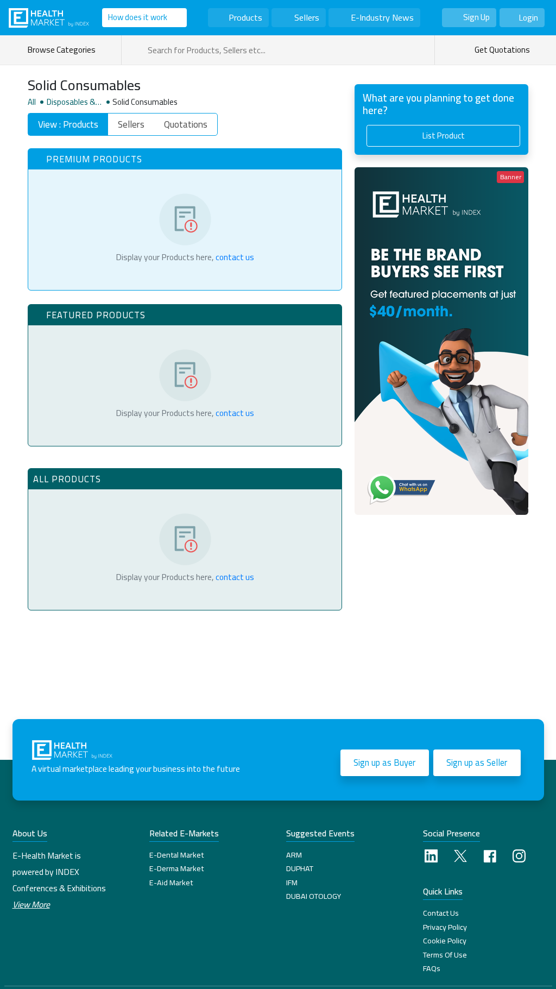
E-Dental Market (176, 855)
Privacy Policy (445, 927)
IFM (292, 882)
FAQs (431, 968)
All (32, 102)
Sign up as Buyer (384, 762)
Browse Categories (63, 50)
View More (31, 904)
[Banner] (441, 340)
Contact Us (441, 913)
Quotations (185, 124)
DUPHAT (299, 868)
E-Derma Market (176, 868)
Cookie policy (444, 941)
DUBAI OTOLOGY (313, 896)
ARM (294, 855)
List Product (443, 135)
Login (528, 18)
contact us (235, 257)
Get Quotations (501, 50)
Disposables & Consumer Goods (74, 102)
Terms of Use (445, 955)
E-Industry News (382, 17)
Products (245, 17)
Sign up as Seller (476, 762)
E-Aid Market (171, 882)
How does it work (137, 17)
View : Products (68, 124)
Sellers (306, 17)
